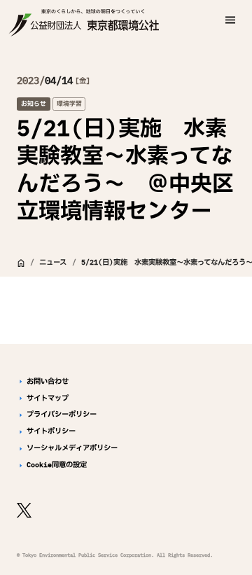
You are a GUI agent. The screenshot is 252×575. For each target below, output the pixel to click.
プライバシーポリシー (62, 414)
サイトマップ (48, 398)
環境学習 (69, 103)
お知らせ (33, 103)
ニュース (52, 262)
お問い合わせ (48, 381)
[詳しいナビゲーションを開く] (230, 20)
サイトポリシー (51, 431)
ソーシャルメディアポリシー (72, 448)
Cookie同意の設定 (57, 465)
